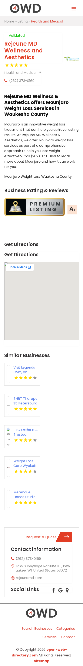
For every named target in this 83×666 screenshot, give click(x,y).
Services (50, 637)
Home (9, 21)
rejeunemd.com (29, 577)
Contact (68, 637)
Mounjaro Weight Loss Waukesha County (38, 176)
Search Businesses (36, 628)
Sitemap (41, 661)
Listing (22, 21)
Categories (65, 628)
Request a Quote (41, 537)
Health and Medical (47, 21)
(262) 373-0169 (21, 80)
